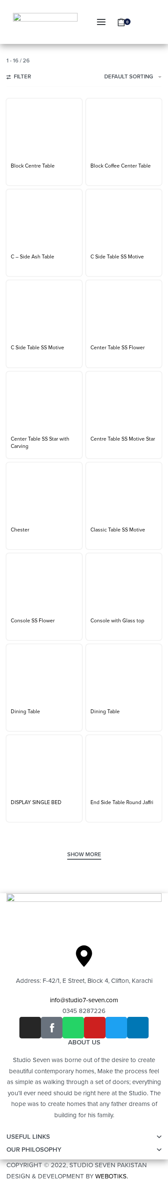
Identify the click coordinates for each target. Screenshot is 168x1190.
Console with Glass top (117, 621)
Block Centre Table (33, 166)
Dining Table (25, 711)
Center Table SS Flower (117, 348)
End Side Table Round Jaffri (121, 802)
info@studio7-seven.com (84, 1000)
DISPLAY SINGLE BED (36, 802)
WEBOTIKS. (111, 1176)
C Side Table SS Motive (117, 257)
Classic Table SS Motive (117, 530)
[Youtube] (95, 1027)
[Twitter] (116, 1027)
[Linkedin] (138, 1027)
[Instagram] (30, 1027)
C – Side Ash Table (32, 257)
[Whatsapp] (73, 1027)
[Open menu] (101, 22)
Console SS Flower (33, 621)
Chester (20, 530)
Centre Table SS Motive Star (122, 439)
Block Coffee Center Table (120, 166)
